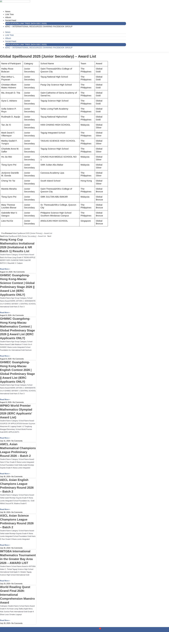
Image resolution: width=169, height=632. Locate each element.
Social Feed (10, 20)
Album (8, 17)
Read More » (5, 269)
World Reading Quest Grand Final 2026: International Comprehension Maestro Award (17, 594)
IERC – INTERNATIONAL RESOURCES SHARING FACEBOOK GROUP (39, 26)
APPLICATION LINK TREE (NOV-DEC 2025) (26, 23)
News (7, 11)
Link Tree (9, 14)
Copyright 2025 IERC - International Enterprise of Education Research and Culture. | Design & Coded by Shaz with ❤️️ (50, 629)
